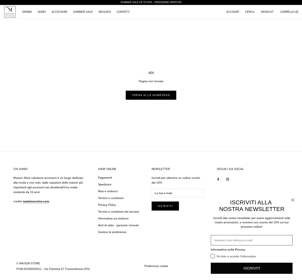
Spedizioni (104, 184)
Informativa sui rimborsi (113, 218)
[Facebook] (218, 179)
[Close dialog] (292, 200)
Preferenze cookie (156, 266)
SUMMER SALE (83, 11)
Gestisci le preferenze (112, 232)
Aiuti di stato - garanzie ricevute (118, 225)
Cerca (249, 11)
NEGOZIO (105, 11)
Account (232, 11)
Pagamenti (105, 177)
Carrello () (289, 11)
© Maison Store (28, 263)
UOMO (42, 11)
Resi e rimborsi (108, 191)
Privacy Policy (107, 204)
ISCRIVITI (251, 268)
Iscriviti (165, 206)
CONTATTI (123, 11)
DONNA (27, 11)
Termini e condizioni (111, 198)
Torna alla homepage (151, 95)
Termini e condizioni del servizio (118, 211)
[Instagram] (227, 179)
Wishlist (267, 11)
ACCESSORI (59, 11)
